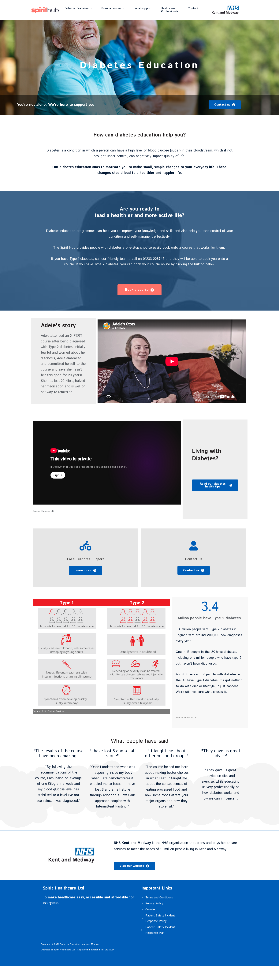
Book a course (111, 8)
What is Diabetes (77, 8)
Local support (142, 8)
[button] (79, 8)
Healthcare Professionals (170, 10)
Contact (193, 8)
